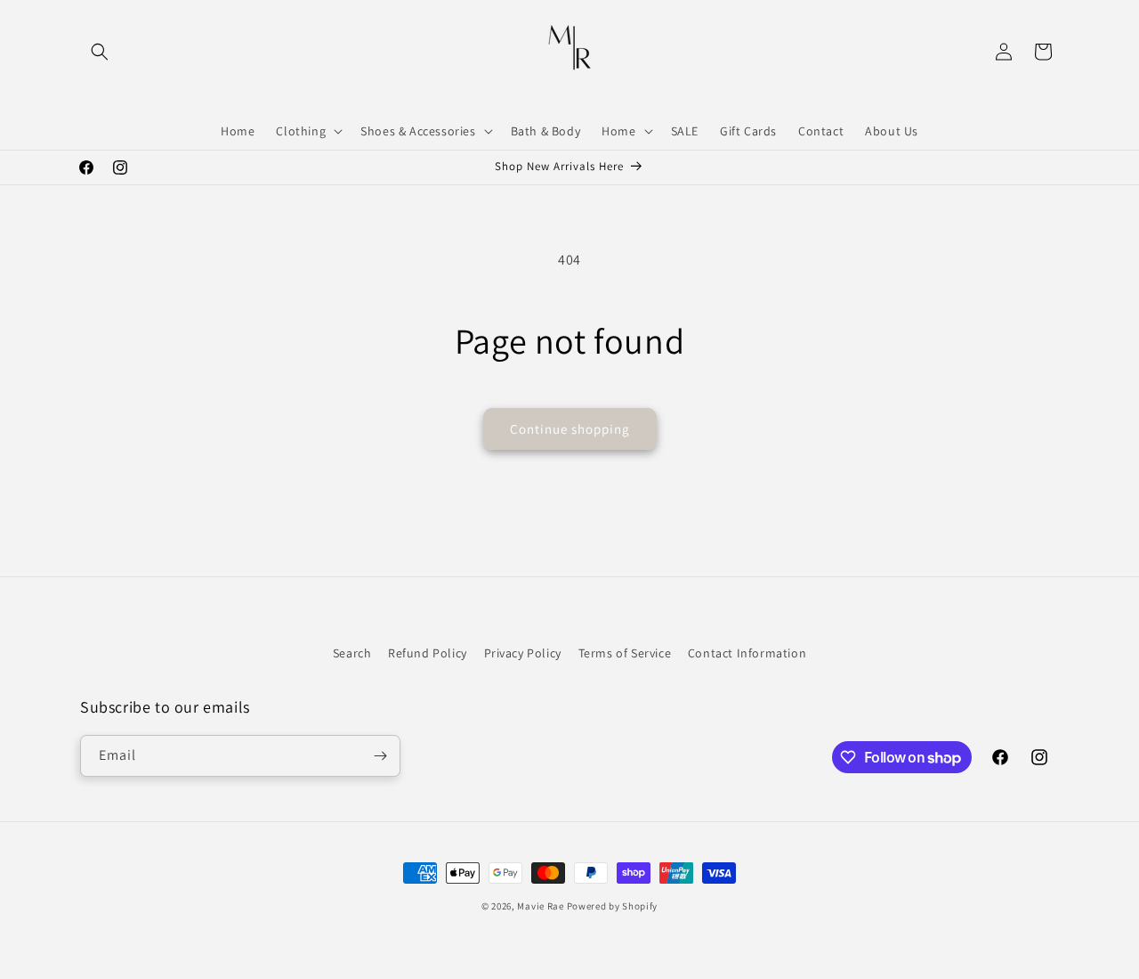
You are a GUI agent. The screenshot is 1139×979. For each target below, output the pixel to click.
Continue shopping (570, 428)
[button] (99, 51)
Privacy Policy (522, 653)
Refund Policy (427, 653)
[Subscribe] (380, 756)
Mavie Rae (540, 906)
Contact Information (747, 653)
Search (352, 653)
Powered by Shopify (612, 906)
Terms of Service (625, 653)
